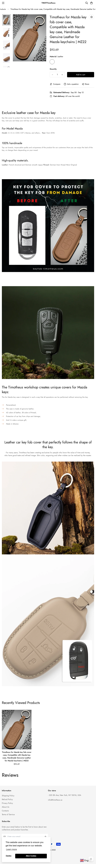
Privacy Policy (7, 803)
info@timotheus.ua (55, 799)
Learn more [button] (11, 849)
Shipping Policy (8, 795)
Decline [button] (8, 856)
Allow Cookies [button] (31, 856)
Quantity (53, 69)
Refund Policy (7, 799)
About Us (5, 807)
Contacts (5, 810)
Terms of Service (8, 814)
